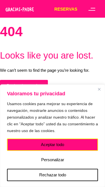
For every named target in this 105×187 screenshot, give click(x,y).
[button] (91, 9)
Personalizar (52, 159)
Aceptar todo (52, 144)
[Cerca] (99, 89)
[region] (52, 135)
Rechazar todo (52, 174)
